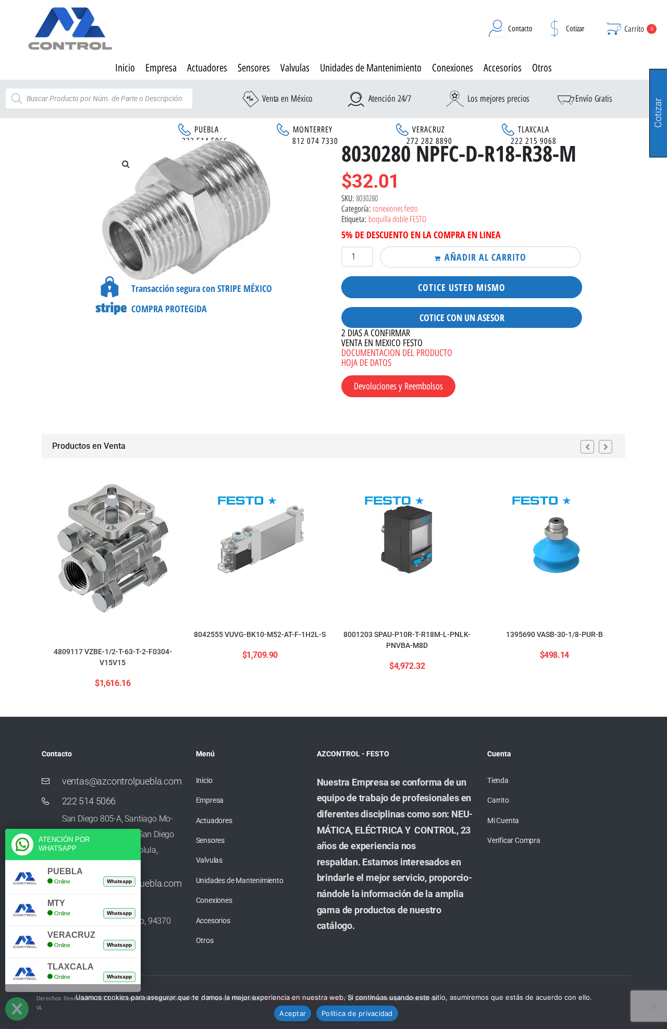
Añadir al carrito (485, 257)
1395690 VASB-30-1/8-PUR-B (554, 634)
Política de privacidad (357, 1013)
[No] (654, 1006)
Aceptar (292, 1013)
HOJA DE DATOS (366, 363)
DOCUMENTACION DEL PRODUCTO (396, 353)
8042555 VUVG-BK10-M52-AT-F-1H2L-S (260, 634)
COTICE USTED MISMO (461, 287)
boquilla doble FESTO (397, 219)
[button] (126, 164)
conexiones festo (395, 208)
